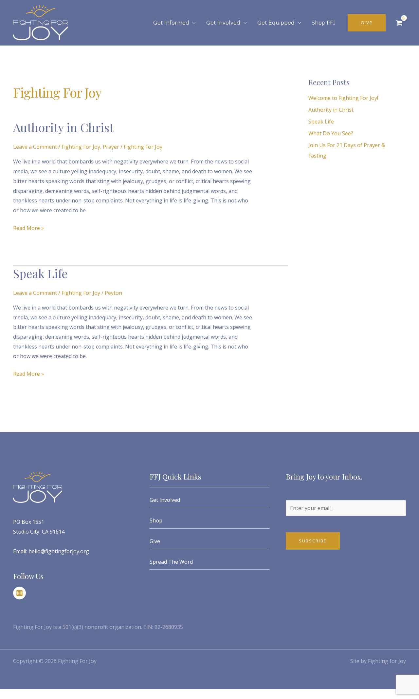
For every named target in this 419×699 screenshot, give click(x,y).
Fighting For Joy (81, 146)
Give (155, 541)
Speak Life (40, 273)
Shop (156, 520)
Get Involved (223, 23)
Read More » (28, 227)
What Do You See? (330, 133)
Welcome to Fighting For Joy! (343, 98)
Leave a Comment (35, 146)
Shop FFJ (324, 23)
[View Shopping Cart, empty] (399, 22)
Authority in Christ (63, 127)
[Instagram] (19, 593)
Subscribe (313, 541)
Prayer (111, 146)
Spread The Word (171, 561)
